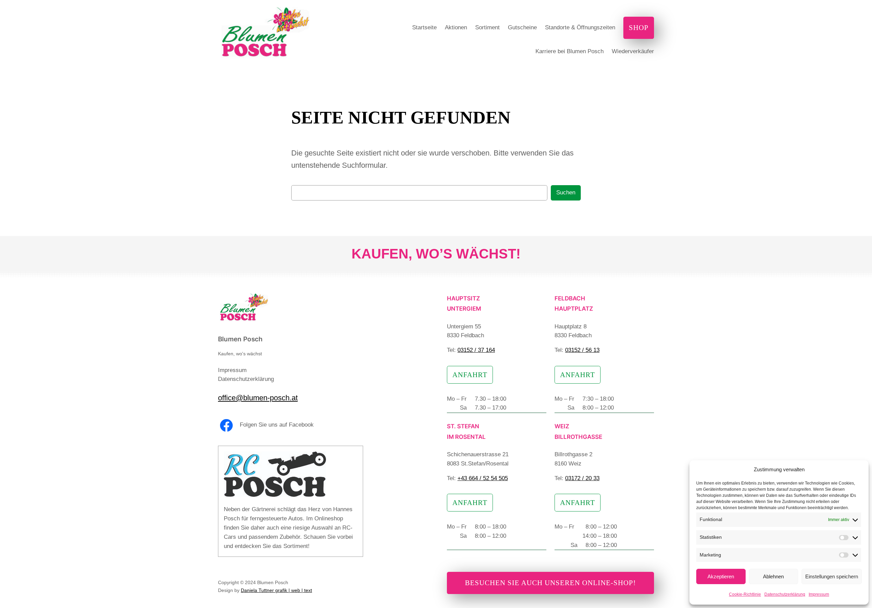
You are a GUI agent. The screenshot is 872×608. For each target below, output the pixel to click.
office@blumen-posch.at (258, 398)
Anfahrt (469, 375)
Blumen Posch (240, 339)
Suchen (565, 192)
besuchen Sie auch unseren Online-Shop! (550, 583)
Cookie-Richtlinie (745, 594)
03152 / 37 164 (476, 350)
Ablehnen (773, 576)
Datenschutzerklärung (784, 594)
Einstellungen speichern (831, 576)
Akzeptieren (720, 576)
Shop (639, 27)
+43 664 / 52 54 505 (482, 478)
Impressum (819, 594)
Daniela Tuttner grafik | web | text (276, 590)
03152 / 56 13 (582, 350)
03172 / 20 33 (582, 478)
